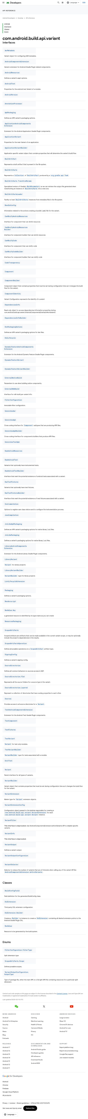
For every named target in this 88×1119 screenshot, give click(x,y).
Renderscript (10, 601)
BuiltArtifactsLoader (14, 194)
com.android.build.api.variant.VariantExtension (25, 813)
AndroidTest (10, 84)
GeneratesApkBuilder (13, 431)
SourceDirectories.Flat (15, 677)
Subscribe (30, 1108)
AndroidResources (12, 73)
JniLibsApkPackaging (13, 524)
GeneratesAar (10, 411)
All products (7, 1095)
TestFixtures (10, 730)
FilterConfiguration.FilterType (18, 950)
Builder (15, 918)
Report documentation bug (69, 1051)
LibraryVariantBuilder (14, 570)
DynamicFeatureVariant (14, 360)
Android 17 (6, 1047)
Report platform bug (66, 1047)
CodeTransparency (12, 263)
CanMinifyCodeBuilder (14, 252)
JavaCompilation (11, 515)
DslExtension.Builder (14, 913)
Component (9, 272)
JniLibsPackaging (12, 535)
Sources (8, 699)
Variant (8, 565)
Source (5, 1028)
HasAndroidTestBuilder (14, 471)
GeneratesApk (10, 420)
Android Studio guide (38, 1049)
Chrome (5, 1085)
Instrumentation (11, 504)
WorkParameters (33, 186)
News (4, 1031)
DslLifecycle (10, 338)
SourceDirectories (12, 666)
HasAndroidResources (13, 451)
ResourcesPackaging (13, 621)
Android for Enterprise (10, 1021)
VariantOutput (10, 845)
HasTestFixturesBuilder (15, 493)
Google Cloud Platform (11, 1092)
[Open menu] (3, 2)
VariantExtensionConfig (15, 805)
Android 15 (6, 1054)
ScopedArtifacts (11, 630)
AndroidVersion (11, 95)
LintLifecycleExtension (15, 581)
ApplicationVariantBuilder (16, 148)
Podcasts (6, 1038)
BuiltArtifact (10, 159)
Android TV (63, 1031)
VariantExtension (12, 794)
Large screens (64, 1018)
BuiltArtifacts (11, 170)
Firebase (5, 1088)
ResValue (8, 926)
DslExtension (10, 902)
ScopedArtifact (36, 649)
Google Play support (66, 1054)
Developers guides (37, 1053)
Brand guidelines (23, 1103)
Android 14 (6, 1058)
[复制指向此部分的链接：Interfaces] (17, 43)
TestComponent (11, 721)
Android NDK (35, 1063)
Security (5, 1025)
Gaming (34, 1018)
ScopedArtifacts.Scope (14, 961)
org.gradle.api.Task (59, 175)
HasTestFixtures (11, 482)
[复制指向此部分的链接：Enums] (13, 942)
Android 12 (6, 1064)
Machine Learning (37, 1021)
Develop (20, 18)
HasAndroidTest (11, 460)
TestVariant (10, 739)
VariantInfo (10, 833)
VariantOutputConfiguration (16, 856)
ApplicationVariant (13, 137)
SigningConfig (11, 654)
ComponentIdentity (13, 294)
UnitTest (8, 761)
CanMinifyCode (11, 241)
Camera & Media (36, 1028)
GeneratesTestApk (12, 442)
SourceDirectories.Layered (16, 688)
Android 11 (6, 1068)
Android (5, 1018)
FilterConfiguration (13, 400)
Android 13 (6, 1061)
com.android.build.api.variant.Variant (21, 815)
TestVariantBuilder (13, 750)
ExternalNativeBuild (13, 378)
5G (32, 1035)
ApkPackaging (10, 113)
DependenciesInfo (12, 305)
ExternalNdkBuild (12, 389)
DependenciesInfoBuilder (15, 318)
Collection (19, 175)
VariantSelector (11, 864)
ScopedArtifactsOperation (16, 643)
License (12, 1103)
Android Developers (9, 18)
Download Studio (37, 1060)
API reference (9, 11)
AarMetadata (9, 50)
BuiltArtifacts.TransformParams (18, 181)
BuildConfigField (12, 891)
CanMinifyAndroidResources (16, 216)
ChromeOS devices (66, 1025)
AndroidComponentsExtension (17, 62)
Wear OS (63, 1021)
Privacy (33, 1031)
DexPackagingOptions (13, 327)
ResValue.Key (10, 610)
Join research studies (67, 1058)
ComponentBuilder (12, 280)
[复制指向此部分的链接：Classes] (14, 883)
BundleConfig (10, 205)
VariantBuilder (11, 576)
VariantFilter (10, 820)
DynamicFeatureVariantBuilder (17, 369)
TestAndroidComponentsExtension (19, 710)
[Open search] (58, 2)
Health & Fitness (36, 1025)
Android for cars (65, 1028)
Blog (4, 1035)
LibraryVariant (11, 559)
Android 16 (6, 1051)
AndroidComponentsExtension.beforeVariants (23, 872)
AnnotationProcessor (13, 104)
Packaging (9, 590)
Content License (62, 994)
